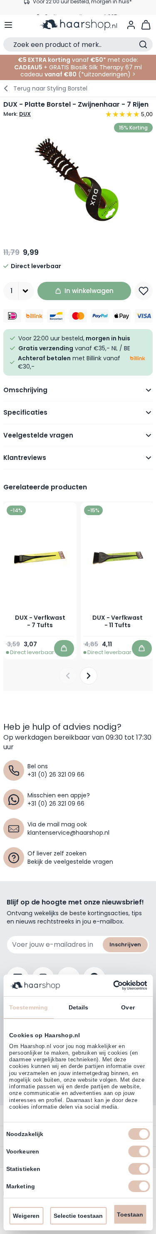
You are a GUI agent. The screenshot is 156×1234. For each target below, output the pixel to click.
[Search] (143, 44)
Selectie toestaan (78, 1215)
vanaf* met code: (78, 60)
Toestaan (130, 1214)
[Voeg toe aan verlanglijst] (143, 291)
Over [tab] (127, 1007)
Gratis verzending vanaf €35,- (82, 7)
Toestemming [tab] (28, 1007)
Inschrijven (125, 944)
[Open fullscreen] (78, 178)
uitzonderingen (106, 74)
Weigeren (26, 1215)
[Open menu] (8, 25)
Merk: (17, 114)
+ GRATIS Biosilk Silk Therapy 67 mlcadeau (81, 71)
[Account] (131, 25)
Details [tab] (79, 1007)
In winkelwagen (89, 290)
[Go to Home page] (78, 24)
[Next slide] (88, 675)
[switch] (139, 1151)
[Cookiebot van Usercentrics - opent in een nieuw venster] (111, 985)
